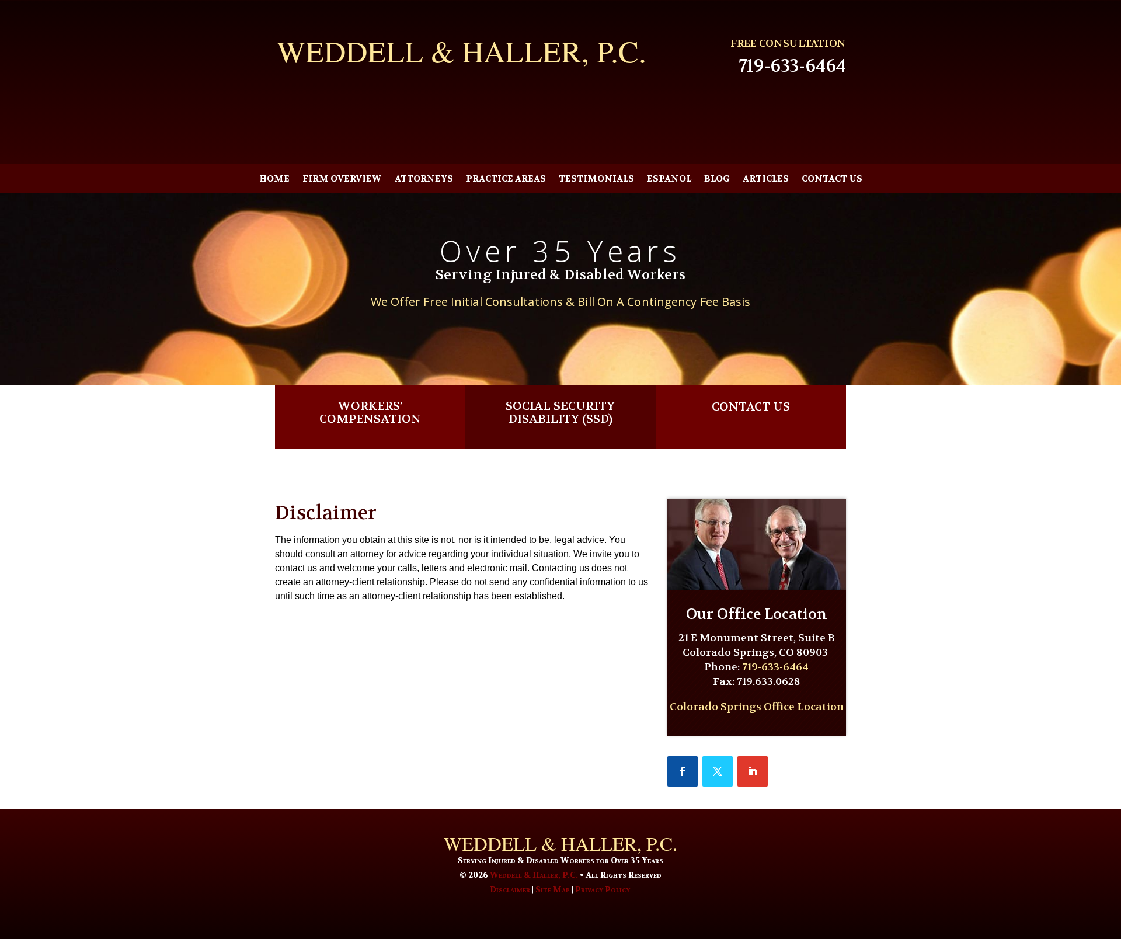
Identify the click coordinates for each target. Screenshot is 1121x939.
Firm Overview (342, 180)
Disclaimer (510, 889)
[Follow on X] (717, 771)
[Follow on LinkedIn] (752, 771)
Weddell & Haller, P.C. (534, 875)
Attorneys (424, 180)
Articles (766, 180)
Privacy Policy (602, 889)
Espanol (669, 180)
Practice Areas (506, 180)
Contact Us (832, 180)
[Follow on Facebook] (682, 771)
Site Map (552, 889)
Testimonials (596, 180)
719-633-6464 (792, 66)
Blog (717, 180)
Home (274, 180)
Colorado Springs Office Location (757, 707)
